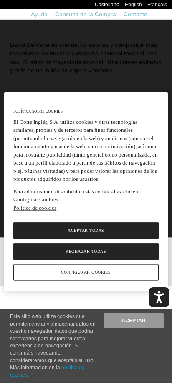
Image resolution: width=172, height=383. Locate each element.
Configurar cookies (86, 272)
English (133, 5)
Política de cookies (34, 207)
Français (157, 5)
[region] (85, 191)
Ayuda (39, 14)
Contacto (135, 14)
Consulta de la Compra (85, 14)
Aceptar (133, 321)
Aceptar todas (86, 230)
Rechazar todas (86, 251)
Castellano (107, 5)
